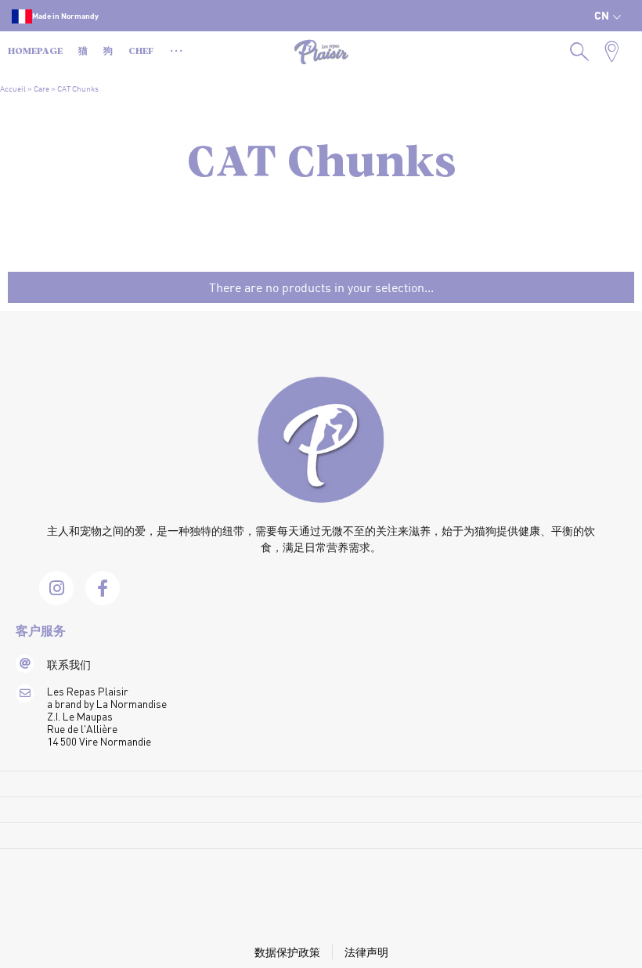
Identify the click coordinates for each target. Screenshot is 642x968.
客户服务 (41, 632)
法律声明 (366, 952)
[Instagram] (56, 588)
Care (41, 88)
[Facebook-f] (102, 588)
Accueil (13, 88)
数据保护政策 (287, 952)
